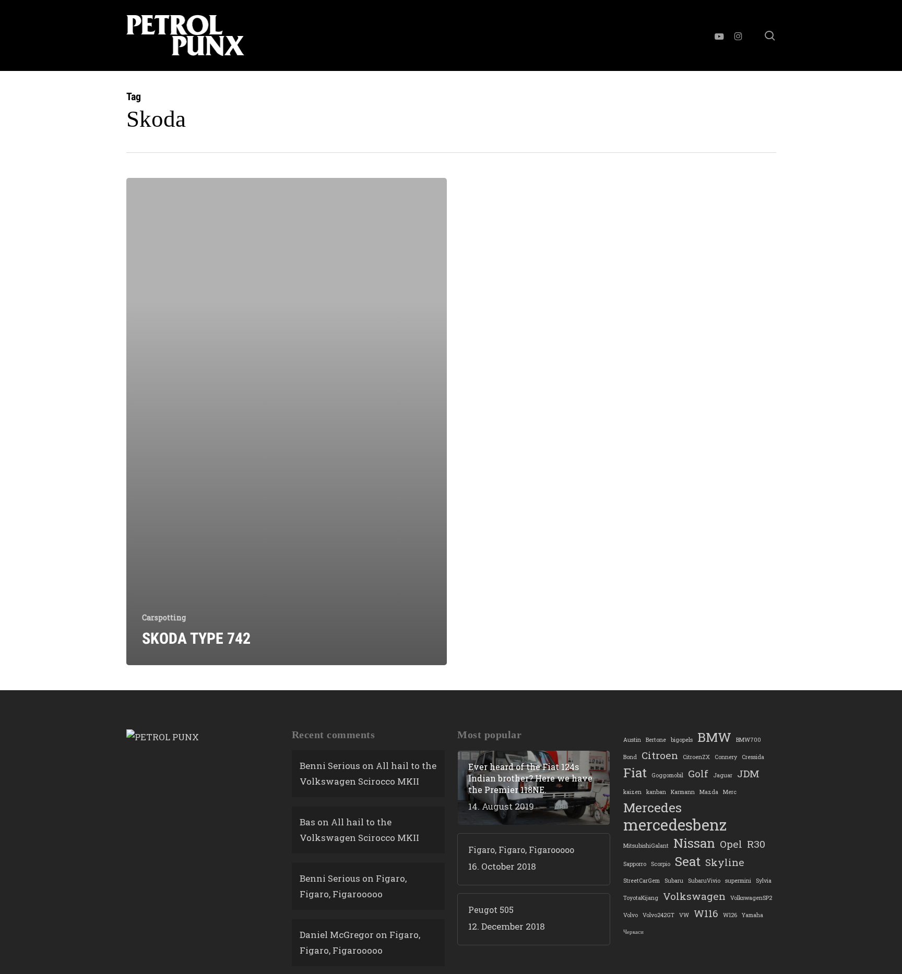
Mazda (708, 792)
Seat (688, 861)
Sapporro (634, 864)
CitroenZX (696, 757)
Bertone (656, 739)
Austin (632, 739)
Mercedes (652, 807)
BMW (714, 737)
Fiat (635, 772)
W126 (730, 915)
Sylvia (764, 880)
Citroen (660, 755)
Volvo (630, 915)
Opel (731, 843)
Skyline (724, 862)
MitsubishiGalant (646, 845)
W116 (706, 913)
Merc (730, 792)
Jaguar (722, 775)
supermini (738, 880)
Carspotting (164, 617)
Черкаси (633, 931)
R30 (756, 843)
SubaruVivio (704, 880)
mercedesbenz (675, 825)
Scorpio (660, 864)
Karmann (683, 792)
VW (684, 915)
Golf (698, 773)
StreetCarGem (641, 880)
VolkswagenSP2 (751, 897)
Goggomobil (667, 775)
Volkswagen (694, 896)
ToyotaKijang (640, 897)
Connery (726, 757)
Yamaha (752, 915)
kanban (656, 792)
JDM (748, 773)
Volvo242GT (658, 915)
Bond (630, 757)
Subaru (673, 880)
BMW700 (748, 739)
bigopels (682, 739)
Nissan (694, 843)
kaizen (632, 792)
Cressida (753, 757)
